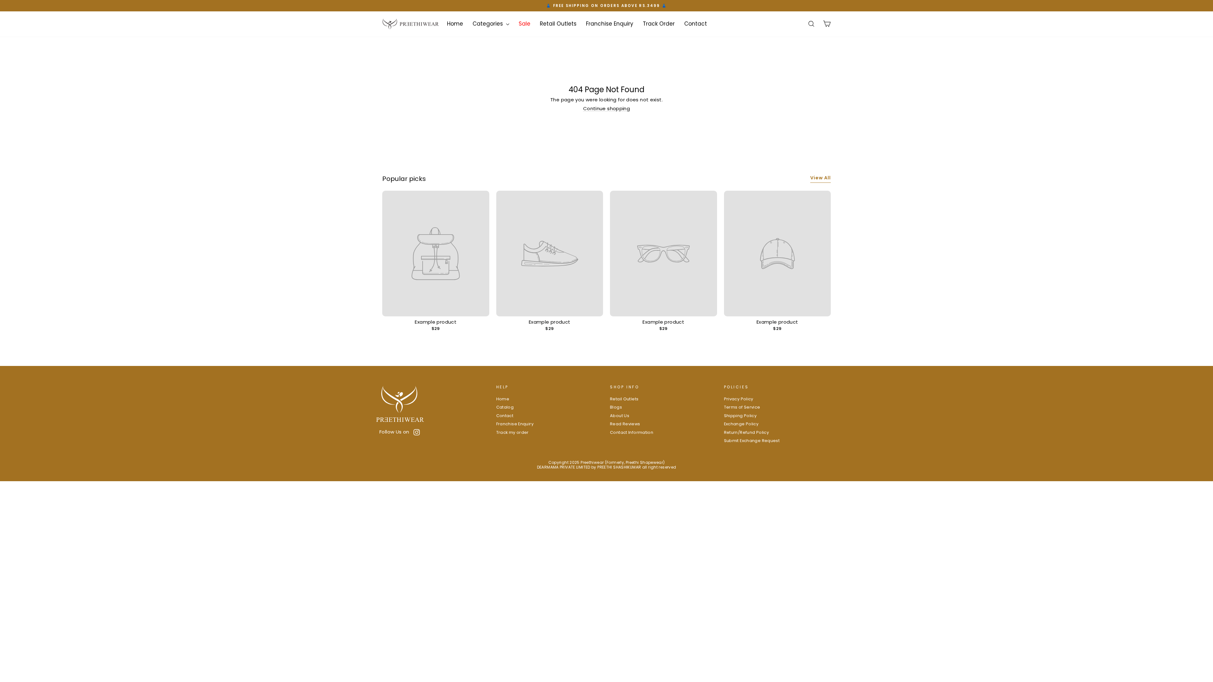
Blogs (616, 407)
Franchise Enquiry (609, 23)
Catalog (505, 407)
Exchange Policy (741, 424)
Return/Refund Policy (746, 432)
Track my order (512, 432)
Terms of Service (742, 407)
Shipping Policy (740, 415)
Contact (695, 23)
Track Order (659, 23)
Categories (488, 23)
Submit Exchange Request (752, 440)
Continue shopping (606, 108)
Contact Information (631, 432)
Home (455, 23)
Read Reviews (625, 424)
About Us (619, 415)
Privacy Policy (738, 399)
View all (820, 178)
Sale (524, 23)
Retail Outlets (558, 23)
